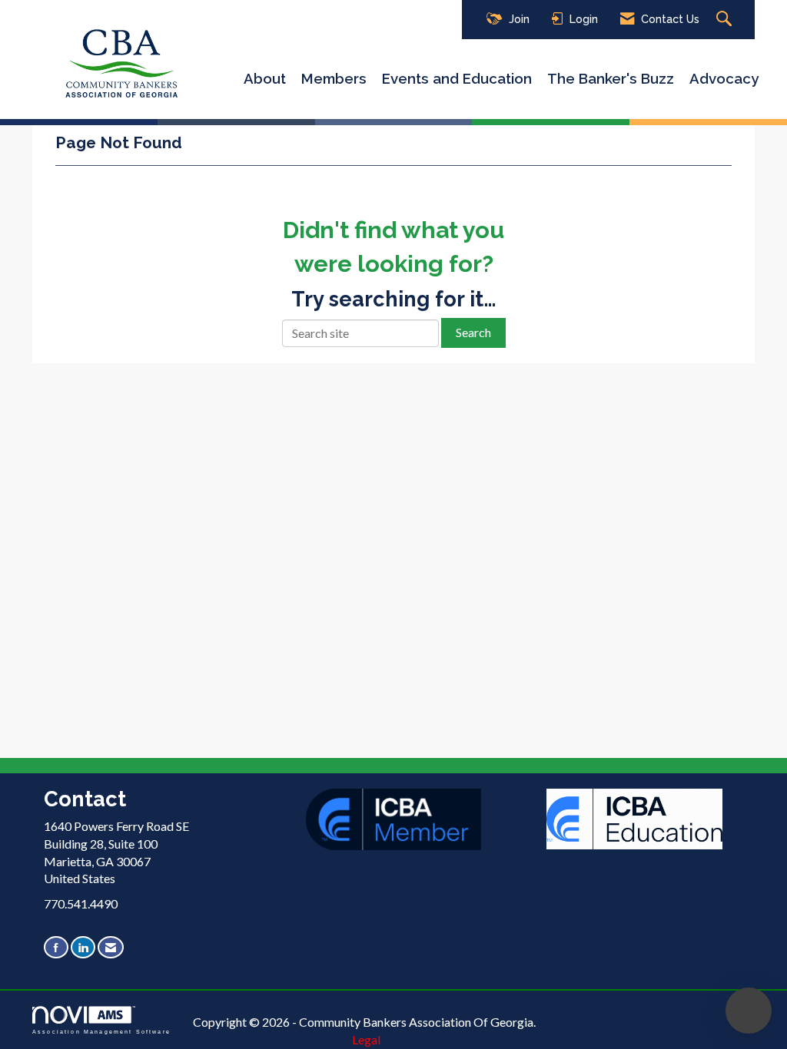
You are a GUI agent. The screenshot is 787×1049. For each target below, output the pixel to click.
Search (473, 332)
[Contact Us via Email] (111, 947)
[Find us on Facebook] (56, 947)
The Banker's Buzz (610, 78)
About (265, 78)
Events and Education (457, 78)
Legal (366, 1039)
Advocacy (724, 78)
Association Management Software (101, 1031)
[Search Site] (726, 19)
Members (334, 78)
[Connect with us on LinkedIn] (83, 947)
